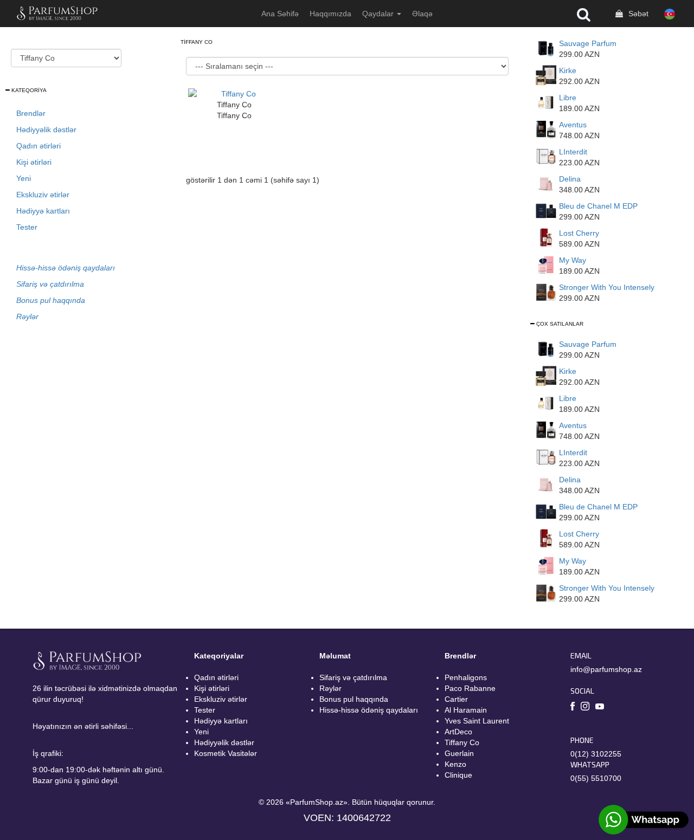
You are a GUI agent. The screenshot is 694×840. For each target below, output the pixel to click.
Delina (570, 179)
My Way (572, 260)
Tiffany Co (462, 742)
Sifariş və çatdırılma (353, 677)
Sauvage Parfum (587, 43)
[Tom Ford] (546, 237)
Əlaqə (422, 13)
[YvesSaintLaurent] (546, 102)
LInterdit (573, 151)
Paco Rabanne (470, 688)
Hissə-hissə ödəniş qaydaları (368, 710)
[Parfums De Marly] (546, 183)
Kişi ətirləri (34, 162)
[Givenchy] (546, 156)
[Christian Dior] (546, 47)
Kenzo (455, 764)
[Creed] (546, 129)
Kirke (567, 70)
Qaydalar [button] (379, 13)
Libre (567, 97)
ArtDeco (458, 731)
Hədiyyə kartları (43, 210)
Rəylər (330, 688)
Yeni (23, 178)
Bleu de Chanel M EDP (598, 206)
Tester (26, 227)
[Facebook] (572, 707)
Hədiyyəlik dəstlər (46, 129)
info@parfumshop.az (606, 669)
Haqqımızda (330, 13)
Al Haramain (466, 710)
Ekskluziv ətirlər (42, 194)
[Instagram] (585, 707)
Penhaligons (466, 677)
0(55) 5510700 (595, 778)
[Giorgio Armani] (546, 264)
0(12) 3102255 (595, 753)
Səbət (637, 13)
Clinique (458, 775)
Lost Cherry (579, 233)
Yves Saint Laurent (477, 720)
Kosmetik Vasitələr (225, 753)
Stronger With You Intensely (606, 287)
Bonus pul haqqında (353, 699)
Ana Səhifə (280, 13)
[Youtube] (599, 707)
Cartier (456, 699)
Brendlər (31, 113)
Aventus (573, 124)
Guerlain (459, 753)
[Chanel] (546, 210)
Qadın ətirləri (38, 145)
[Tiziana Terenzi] (546, 74)
